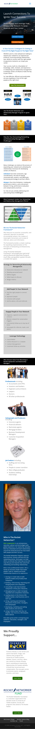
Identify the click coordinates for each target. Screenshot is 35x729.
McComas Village (9, 719)
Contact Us (13, 721)
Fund (21, 721)
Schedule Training (17, 36)
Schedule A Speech (17, 42)
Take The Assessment (17, 85)
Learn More (17, 678)
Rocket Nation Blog (23, 719)
